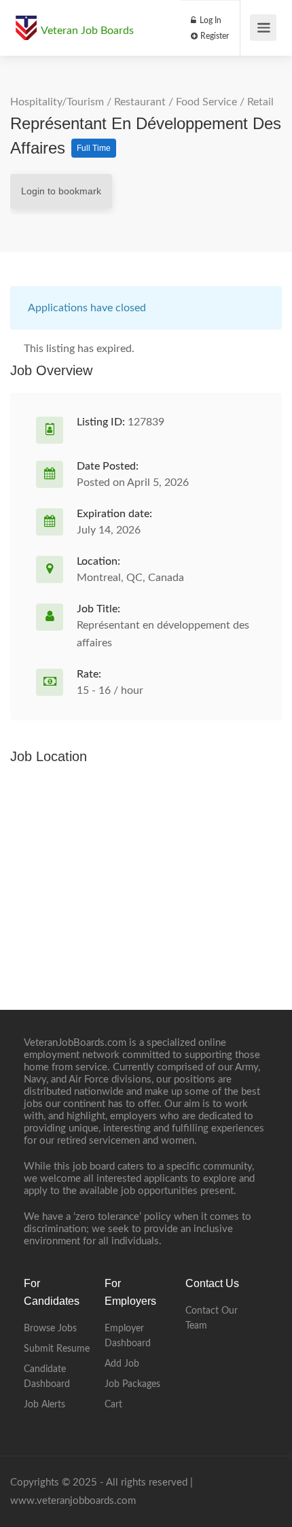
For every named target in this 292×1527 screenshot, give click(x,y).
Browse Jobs (50, 1328)
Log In (209, 20)
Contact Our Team (211, 1318)
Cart (113, 1404)
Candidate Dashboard (47, 1377)
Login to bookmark (61, 191)
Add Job (122, 1364)
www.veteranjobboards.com (73, 1501)
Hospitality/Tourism (57, 101)
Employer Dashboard (128, 1336)
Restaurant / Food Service (175, 101)
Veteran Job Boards (87, 30)
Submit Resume (57, 1349)
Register (213, 36)
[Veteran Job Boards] (26, 21)
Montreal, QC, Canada (130, 577)
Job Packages (132, 1384)
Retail (260, 101)
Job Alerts (44, 1404)
